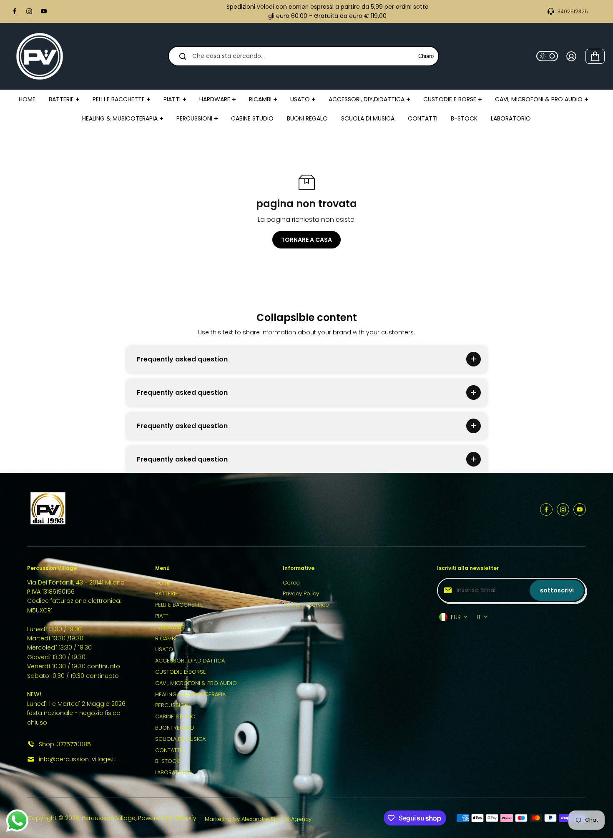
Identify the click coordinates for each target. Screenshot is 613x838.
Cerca (291, 583)
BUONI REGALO (174, 728)
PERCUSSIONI (172, 705)
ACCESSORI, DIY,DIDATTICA (190, 661)
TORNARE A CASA (306, 240)
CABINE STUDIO (175, 716)
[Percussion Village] (39, 56)
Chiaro (426, 56)
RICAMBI (165, 638)
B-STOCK (167, 761)
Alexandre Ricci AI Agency (276, 819)
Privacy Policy (301, 593)
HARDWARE (169, 627)
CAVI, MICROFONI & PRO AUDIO (196, 683)
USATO (164, 649)
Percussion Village (109, 818)
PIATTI (162, 616)
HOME (163, 583)
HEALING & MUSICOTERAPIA (190, 694)
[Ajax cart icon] (595, 56)
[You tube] (44, 11)
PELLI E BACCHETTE (179, 605)
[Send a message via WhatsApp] (17, 821)
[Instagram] (29, 11)
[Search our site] (182, 56)
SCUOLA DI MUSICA (180, 739)
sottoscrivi (557, 590)
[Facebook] (14, 11)
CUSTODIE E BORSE (180, 672)
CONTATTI (168, 750)
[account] (571, 56)
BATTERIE (166, 593)
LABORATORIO (173, 772)
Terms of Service (306, 605)
